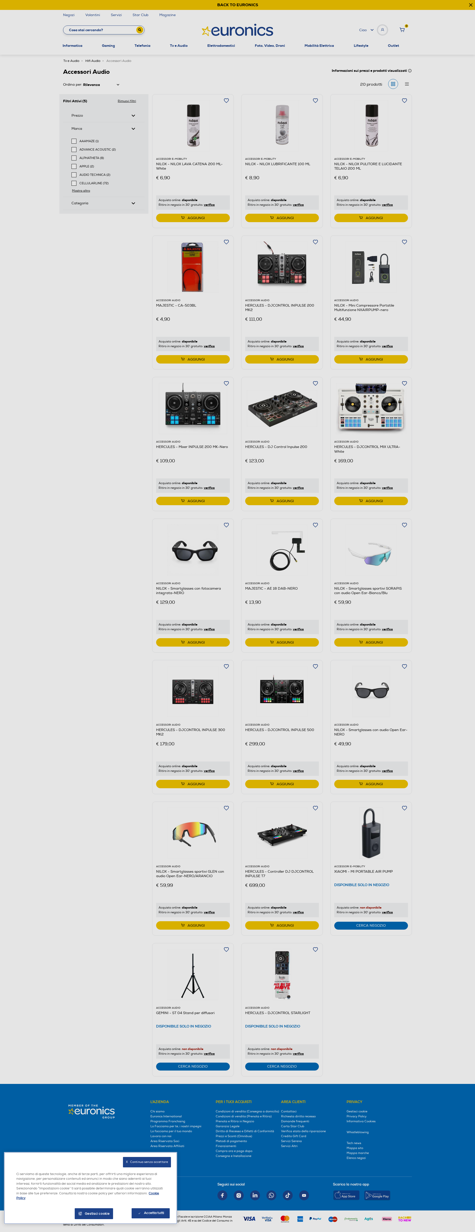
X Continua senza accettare (147, 1162)
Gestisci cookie (97, 1214)
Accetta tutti (154, 1213)
